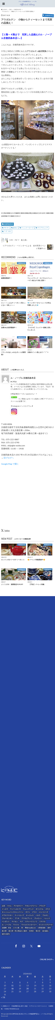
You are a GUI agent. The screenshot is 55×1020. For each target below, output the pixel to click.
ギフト (27, 912)
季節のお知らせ (30, 928)
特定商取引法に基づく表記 (20, 1006)
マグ (21, 921)
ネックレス (30, 915)
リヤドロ (42, 921)
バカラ (38, 915)
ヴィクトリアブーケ (46, 925)
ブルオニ (45, 915)
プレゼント (38, 918)
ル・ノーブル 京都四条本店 (23, 378)
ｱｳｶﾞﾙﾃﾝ (6, 228)
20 (27, 989)
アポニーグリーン (31, 906)
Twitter (7, 530)
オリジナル (39, 909)
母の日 (38, 931)
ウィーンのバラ (15, 909)
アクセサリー (18, 906)
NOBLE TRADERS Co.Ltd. (12, 1009)
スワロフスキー (7, 915)
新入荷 (4, 931)
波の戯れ (45, 931)
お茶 (3, 906)
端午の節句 (6, 934)
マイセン (15, 921)
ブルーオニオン (7, 918)
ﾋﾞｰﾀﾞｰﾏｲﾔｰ (7, 231)
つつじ (9, 906)
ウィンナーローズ (27, 228)
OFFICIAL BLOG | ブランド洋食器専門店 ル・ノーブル (29, 1014)
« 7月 (3, 997)
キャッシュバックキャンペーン (12, 912)
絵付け (15, 228)
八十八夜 (16, 928)
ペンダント (6, 921)
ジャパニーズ (43, 912)
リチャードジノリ (31, 921)
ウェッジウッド (28, 909)
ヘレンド (47, 918)
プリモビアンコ (26, 918)
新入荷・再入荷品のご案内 (18, 931)
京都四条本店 (8, 224)
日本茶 (31, 931)
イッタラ (5, 909)
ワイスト (16, 925)
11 (12, 985)
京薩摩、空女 (6, 928)
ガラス (47, 909)
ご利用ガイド (6, 1006)
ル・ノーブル (6, 925)
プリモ (17, 918)
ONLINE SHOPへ (47, 959)
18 (12, 989)
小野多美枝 (41, 928)
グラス (34, 912)
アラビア (42, 906)
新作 (49, 928)
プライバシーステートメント (38, 1006)
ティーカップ (19, 915)
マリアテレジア (42, 228)
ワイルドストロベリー (29, 925)
